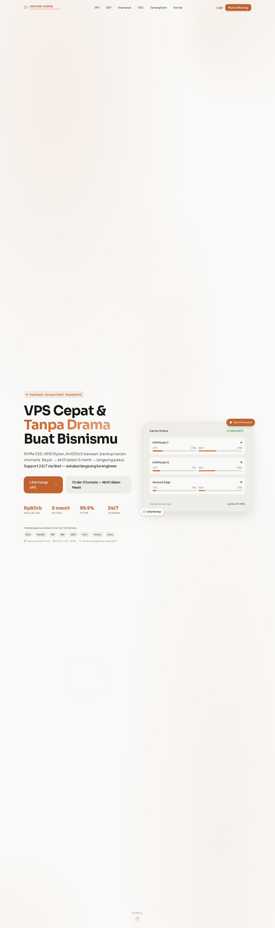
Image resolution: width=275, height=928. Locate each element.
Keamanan (124, 7)
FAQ (140, 7)
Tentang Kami (158, 7)
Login (219, 7)
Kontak (178, 7)
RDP (108, 7)
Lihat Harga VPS (39, 484)
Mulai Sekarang (238, 7)
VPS (97, 7)
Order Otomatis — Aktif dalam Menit (96, 484)
